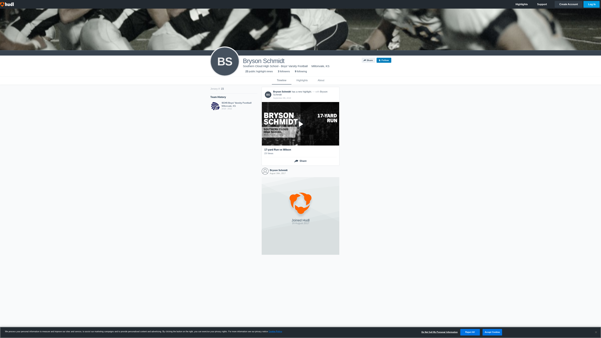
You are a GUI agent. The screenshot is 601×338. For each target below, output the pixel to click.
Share (370, 60)
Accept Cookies (492, 332)
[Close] (596, 332)
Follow (385, 60)
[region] (300, 332)
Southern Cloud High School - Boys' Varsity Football (275, 66)
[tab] (281, 80)
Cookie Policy (275, 331)
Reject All (470, 332)
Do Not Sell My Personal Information (439, 332)
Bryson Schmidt (279, 170)
